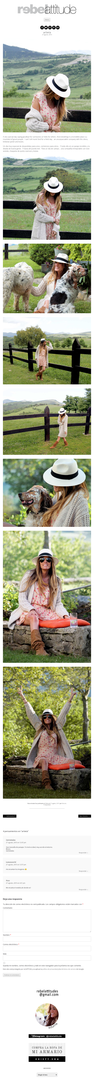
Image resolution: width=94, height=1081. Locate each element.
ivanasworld (11, 862)
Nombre (7, 935)
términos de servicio (68, 969)
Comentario (7, 908)
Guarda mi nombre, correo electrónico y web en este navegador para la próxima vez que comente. (42, 965)
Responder (83, 853)
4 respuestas (47, 805)
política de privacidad (49, 969)
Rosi (8, 880)
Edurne (64, 803)
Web (4, 954)
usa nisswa (85, 816)
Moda (47, 803)
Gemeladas (11, 840)
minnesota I (9, 816)
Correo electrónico (11, 944)
